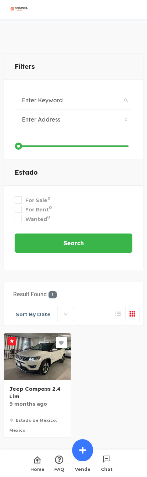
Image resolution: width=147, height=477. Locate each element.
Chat (106, 469)
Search (74, 243)
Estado (26, 172)
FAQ (59, 469)
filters (25, 66)
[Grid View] (132, 314)
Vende (83, 469)
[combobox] (42, 314)
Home (37, 469)
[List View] (118, 314)
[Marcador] (61, 342)
